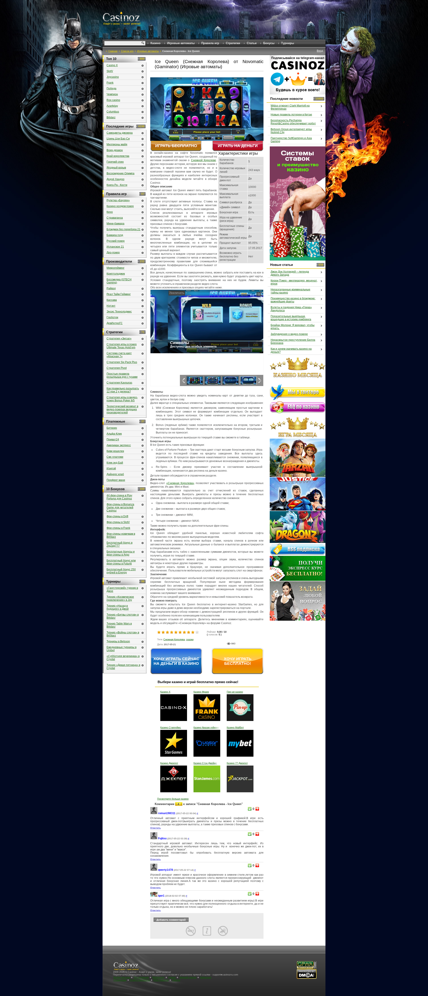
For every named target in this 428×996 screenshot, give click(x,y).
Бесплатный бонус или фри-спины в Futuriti (121, 562)
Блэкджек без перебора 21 (123, 229)
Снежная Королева (174, 639)
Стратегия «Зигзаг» (119, 338)
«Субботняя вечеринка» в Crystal (123, 658)
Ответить (155, 828)
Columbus (113, 111)
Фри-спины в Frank (118, 528)
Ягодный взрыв (116, 167)
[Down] (257, 809)
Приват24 (113, 439)
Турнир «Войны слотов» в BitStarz (123, 634)
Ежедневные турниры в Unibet (121, 649)
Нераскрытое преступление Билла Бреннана (293, 341)
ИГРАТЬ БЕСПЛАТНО (176, 146)
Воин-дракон (115, 150)
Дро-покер (113, 252)
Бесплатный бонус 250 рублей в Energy (121, 571)
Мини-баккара (115, 223)
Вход (320, 50)
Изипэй (111, 468)
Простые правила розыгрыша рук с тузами (122, 375)
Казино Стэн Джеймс (205, 763)
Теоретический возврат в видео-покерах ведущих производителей (122, 409)
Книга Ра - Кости (117, 185)
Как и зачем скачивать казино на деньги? (291, 350)
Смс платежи (115, 456)
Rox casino (113, 100)
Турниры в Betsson (118, 641)
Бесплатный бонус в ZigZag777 (119, 544)
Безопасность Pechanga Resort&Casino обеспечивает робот (293, 122)
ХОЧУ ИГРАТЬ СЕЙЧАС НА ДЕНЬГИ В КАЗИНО (176, 661)
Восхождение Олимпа (120, 173)
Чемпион (112, 94)
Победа (111, 88)
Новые (172, 977)
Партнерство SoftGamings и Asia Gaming (291, 140)
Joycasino (113, 76)
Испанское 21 (115, 246)
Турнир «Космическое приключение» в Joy (120, 598)
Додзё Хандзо (115, 179)
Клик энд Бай (115, 462)
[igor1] (153, 896)
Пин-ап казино (235, 691)
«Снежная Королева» (180, 483)
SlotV (110, 71)
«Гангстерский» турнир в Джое (122, 589)
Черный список (187, 977)
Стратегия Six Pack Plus (122, 362)
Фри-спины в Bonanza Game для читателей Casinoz (120, 507)
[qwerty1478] (153, 870)
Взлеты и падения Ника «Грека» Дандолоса (291, 309)
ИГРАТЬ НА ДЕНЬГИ (238, 146)
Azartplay (112, 105)
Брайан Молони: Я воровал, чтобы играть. (293, 327)
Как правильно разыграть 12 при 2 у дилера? (123, 390)
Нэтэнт (111, 305)
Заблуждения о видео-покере (289, 334)
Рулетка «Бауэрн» (118, 200)
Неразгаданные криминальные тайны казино (290, 291)
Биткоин (112, 427)
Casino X (112, 65)
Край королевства (118, 156)
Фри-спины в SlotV (118, 522)
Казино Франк (201, 691)
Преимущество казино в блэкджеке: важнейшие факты (293, 300)
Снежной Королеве (203, 160)
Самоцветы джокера (120, 132)
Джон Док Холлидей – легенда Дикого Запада (290, 273)
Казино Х (165, 691)
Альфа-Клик (114, 433)
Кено (110, 212)
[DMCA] (307, 978)
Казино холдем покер (120, 206)
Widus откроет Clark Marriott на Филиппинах (290, 107)
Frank (110, 82)
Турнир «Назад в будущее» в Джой (118, 607)
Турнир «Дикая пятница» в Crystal (123, 666)
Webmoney (158, 977)
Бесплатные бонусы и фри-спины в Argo (121, 553)
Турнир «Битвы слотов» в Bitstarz (123, 616)
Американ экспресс (119, 445)
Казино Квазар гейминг (206, 727)
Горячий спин (115, 161)
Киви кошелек (115, 451)
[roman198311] (153, 813)
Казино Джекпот (169, 763)
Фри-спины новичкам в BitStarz (121, 535)
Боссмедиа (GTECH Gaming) (119, 281)
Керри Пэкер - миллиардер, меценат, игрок (294, 282)
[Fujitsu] (153, 838)
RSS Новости (161, 980)
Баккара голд (115, 235)
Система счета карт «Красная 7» (119, 355)
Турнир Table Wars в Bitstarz (119, 625)
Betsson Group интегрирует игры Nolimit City (291, 131)
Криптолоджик (116, 273)
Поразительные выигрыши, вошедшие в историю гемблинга (291, 318)
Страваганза (115, 217)
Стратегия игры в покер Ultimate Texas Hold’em (122, 346)
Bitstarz (111, 117)
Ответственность (140, 980)
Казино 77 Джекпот (237, 763)
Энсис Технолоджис (119, 311)
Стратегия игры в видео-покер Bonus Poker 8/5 (122, 399)
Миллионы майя (117, 144)
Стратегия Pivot (117, 368)
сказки (189, 639)
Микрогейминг (115, 267)
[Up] (249, 809)
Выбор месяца (121, 977)
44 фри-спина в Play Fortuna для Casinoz (119, 497)
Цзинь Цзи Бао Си (118, 138)
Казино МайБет (235, 727)
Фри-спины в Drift (117, 516)
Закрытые (205, 977)
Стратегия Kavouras (119, 382)
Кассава (112, 300)
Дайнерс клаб (115, 474)
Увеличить (159, 292)
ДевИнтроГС (115, 323)
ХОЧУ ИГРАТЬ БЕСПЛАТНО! (237, 661)
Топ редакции (141, 977)
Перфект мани (116, 480)
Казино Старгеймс (170, 727)
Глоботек (112, 317)
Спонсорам (119, 980)
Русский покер (116, 240)
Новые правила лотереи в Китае (291, 114)
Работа (176, 980)
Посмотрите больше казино (173, 798)
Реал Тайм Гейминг (119, 294)
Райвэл (111, 288)
